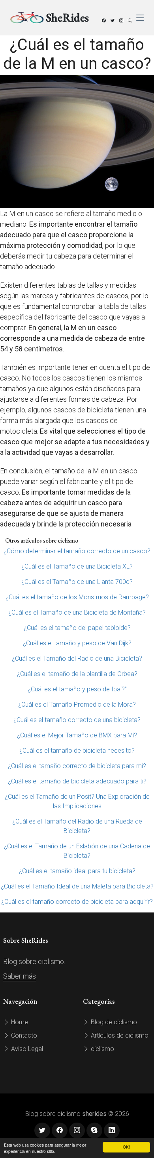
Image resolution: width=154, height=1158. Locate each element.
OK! (126, 1147)
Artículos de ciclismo (118, 1035)
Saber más (19, 976)
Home (18, 1022)
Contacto (23, 1035)
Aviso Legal (26, 1049)
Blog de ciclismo (113, 1022)
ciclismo (101, 1049)
